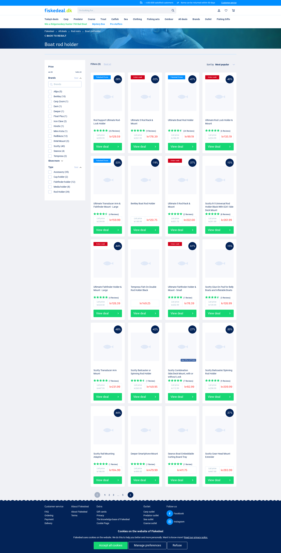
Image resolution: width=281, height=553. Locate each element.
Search (173, 10)
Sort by (210, 64)
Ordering (49, 515)
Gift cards (102, 511)
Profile (219, 10)
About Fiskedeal (79, 511)
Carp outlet (149, 511)
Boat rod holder (93, 31)
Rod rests (76, 31)
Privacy (100, 515)
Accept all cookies (110, 545)
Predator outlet (151, 515)
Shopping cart (233, 10)
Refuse (177, 545)
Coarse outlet (150, 523)
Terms (74, 515)
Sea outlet (148, 519)
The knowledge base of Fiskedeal (113, 519)
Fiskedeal (49, 31)
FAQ (47, 511)
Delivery (48, 523)
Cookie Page (103, 523)
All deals (62, 31)
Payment (49, 519)
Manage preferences (147, 545)
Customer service (228, 3)
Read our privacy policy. (196, 537)
